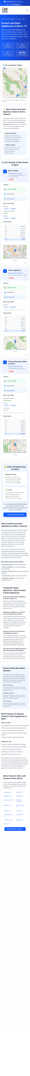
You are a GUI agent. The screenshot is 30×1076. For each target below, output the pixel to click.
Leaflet (12, 97)
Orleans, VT (7, 810)
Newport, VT (7, 805)
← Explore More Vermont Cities (15, 514)
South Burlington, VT (8, 815)
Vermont (19, 19)
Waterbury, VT (19, 820)
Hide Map (15, 260)
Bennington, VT (8, 792)
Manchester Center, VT (19, 800)
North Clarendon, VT (20, 806)
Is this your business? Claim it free (15, 173)
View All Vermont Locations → (15, 829)
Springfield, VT (20, 814)
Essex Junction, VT (8, 800)
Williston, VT (7, 823)
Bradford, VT (19, 792)
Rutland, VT (19, 810)
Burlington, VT (19, 796)
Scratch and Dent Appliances (8, 19)
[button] (25, 87)
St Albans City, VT (8, 820)
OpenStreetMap (18, 97)
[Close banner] (28, 3)
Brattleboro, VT (8, 796)
